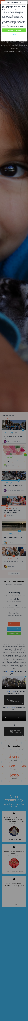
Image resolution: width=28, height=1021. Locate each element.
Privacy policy (5, 39)
